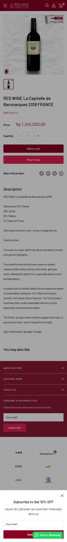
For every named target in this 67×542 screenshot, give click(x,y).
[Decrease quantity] (19, 136)
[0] (61, 5)
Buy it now (33, 159)
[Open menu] (5, 5)
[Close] (62, 495)
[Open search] (47, 5)
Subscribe (15, 427)
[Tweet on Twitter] (54, 173)
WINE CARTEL (10, 112)
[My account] (53, 5)
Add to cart (33, 148)
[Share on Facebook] (41, 173)
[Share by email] (61, 173)
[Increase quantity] (38, 136)
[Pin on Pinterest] (48, 173)
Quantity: (8, 135)
